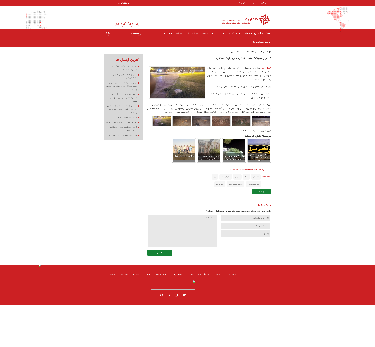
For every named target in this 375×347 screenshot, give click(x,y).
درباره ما (241, 2)
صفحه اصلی (262, 33)
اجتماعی (247, 33)
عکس (177, 33)
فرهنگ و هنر (232, 33)
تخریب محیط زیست (236, 184)
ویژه (215, 177)
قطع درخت (219, 184)
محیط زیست (206, 33)
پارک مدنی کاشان (254, 184)
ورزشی (219, 33)
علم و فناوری (190, 33)
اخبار (246, 177)
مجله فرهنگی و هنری (259, 42)
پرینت (261, 191)
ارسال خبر (265, 2)
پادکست (166, 33)
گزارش (237, 177)
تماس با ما (253, 2)
